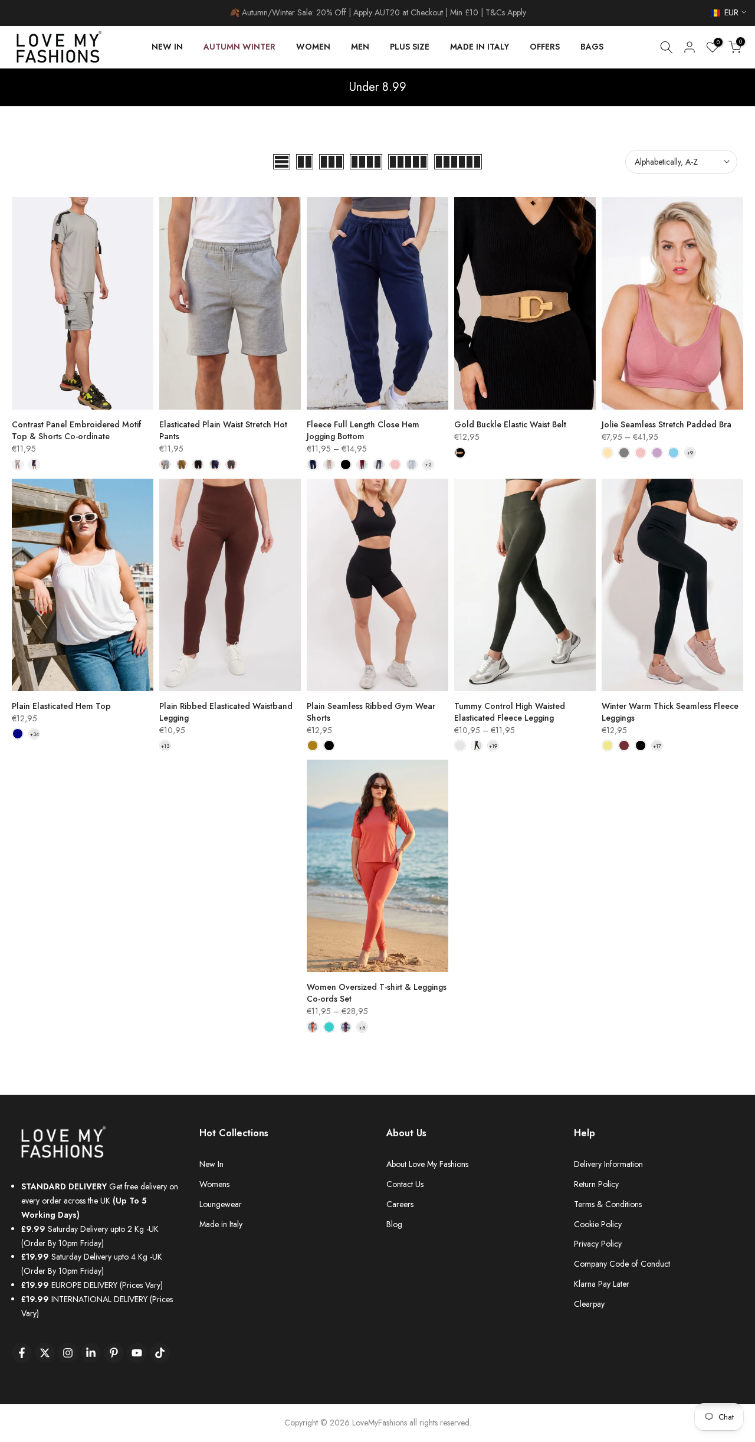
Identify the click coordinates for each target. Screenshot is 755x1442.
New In (211, 1164)
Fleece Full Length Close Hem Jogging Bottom (363, 430)
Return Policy (596, 1184)
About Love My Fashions (427, 1164)
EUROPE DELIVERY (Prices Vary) (92, 1285)
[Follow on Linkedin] (91, 1353)
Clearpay (589, 1304)
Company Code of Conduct (622, 1264)
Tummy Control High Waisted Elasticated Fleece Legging (509, 712)
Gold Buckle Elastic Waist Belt (510, 424)
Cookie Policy (598, 1224)
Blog (394, 1224)
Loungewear (220, 1204)
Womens (214, 1184)
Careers (399, 1204)
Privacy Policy (598, 1244)
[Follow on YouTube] (137, 1353)
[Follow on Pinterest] (114, 1353)
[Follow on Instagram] (68, 1353)
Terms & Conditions (608, 1204)
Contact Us (405, 1184)
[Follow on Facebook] (22, 1353)
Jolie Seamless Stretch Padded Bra (666, 424)
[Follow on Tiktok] (160, 1353)
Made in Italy (220, 1224)
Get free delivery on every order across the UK (99, 1201)
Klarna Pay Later (601, 1284)
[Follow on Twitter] (45, 1353)
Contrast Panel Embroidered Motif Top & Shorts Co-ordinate (76, 430)
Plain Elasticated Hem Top (61, 706)
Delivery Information (608, 1164)
